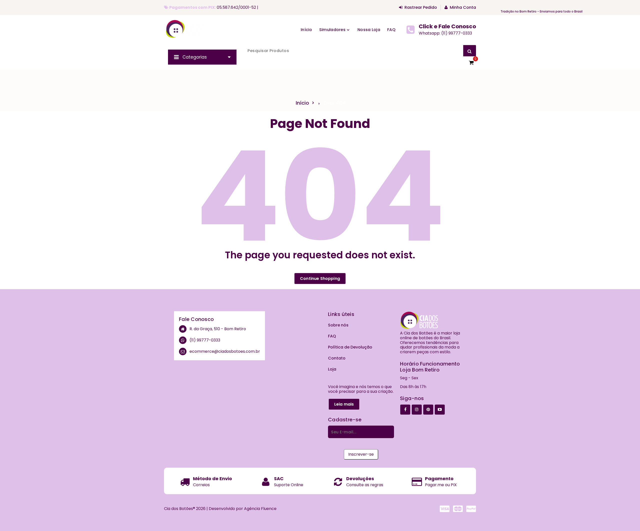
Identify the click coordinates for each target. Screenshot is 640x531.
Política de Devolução (350, 347)
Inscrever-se (361, 454)
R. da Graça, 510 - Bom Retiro (218, 329)
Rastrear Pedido (420, 7)
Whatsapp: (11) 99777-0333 (445, 33)
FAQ (332, 336)
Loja (332, 369)
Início (306, 30)
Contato (337, 358)
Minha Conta (463, 7)
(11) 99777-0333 (205, 340)
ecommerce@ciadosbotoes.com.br (225, 351)
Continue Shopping (320, 278)
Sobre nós (338, 325)
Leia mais (344, 404)
